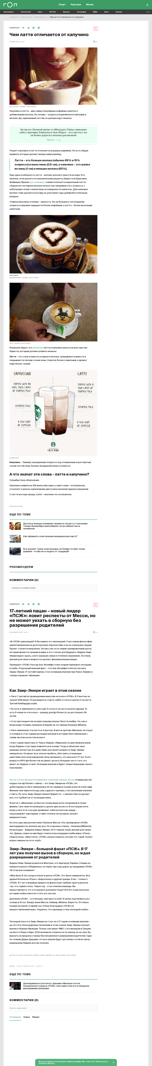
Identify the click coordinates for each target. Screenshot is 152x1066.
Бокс (106, 12)
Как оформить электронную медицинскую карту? (50, 536)
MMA (95, 12)
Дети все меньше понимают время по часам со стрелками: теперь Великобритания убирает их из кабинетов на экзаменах (55, 526)
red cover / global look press (23, 106)
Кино (40, 12)
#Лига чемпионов (25, 966)
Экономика (8, 12)
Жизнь (90, 5)
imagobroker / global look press (24, 277)
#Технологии (16, 506)
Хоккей (119, 12)
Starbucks (14, 458)
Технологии (26, 12)
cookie (77, 1062)
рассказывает (37, 182)
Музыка (66, 12)
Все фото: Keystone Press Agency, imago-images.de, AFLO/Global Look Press (43, 955)
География (81, 12)
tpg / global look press (20, 343)
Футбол (52, 12)
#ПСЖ (12, 966)
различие (38, 348)
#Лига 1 (39, 966)
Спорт (62, 5)
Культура (76, 5)
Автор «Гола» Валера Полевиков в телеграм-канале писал (42, 780)
